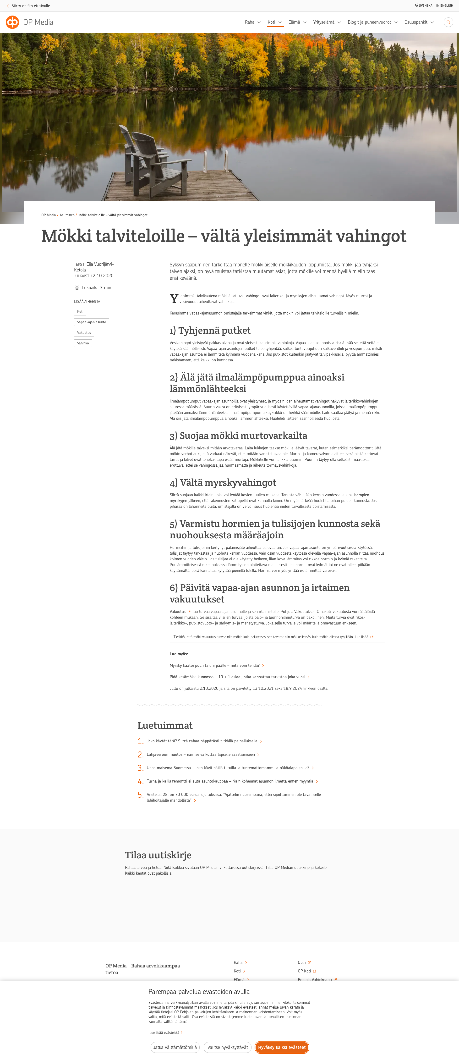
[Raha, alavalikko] (260, 22)
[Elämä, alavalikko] (306, 22)
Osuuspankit (415, 22)
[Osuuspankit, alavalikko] (433, 22)
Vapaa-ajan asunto (91, 322)
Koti (271, 22)
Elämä (294, 22)
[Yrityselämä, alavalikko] (340, 22)
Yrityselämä (323, 22)
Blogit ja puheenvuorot (369, 22)
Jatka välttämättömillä (175, 1047)
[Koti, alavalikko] (281, 22)
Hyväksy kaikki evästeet (282, 1047)
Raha (249, 22)
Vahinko (83, 343)
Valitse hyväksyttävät (228, 1047)
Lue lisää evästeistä (164, 1033)
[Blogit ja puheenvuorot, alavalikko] (397, 22)
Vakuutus (84, 333)
